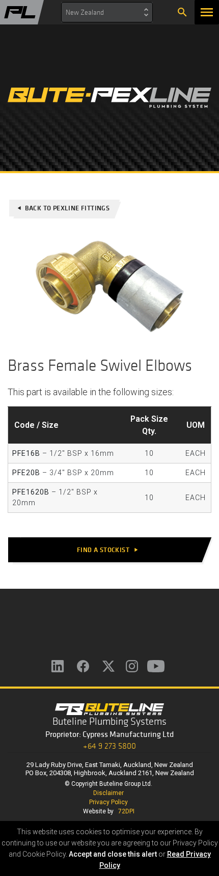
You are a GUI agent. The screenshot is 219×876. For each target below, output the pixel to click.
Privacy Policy (108, 802)
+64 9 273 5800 (109, 746)
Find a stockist (108, 549)
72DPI (126, 811)
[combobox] (107, 12)
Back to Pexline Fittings (63, 208)
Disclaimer (108, 793)
